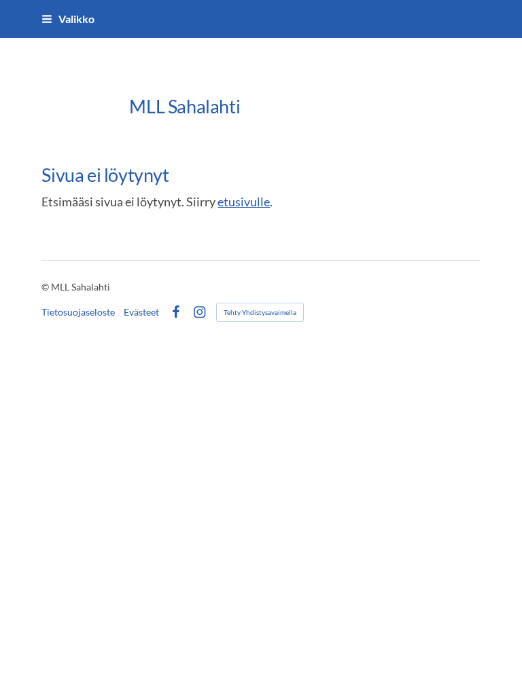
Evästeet (141, 312)
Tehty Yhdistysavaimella (260, 312)
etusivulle (244, 201)
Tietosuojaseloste (78, 312)
